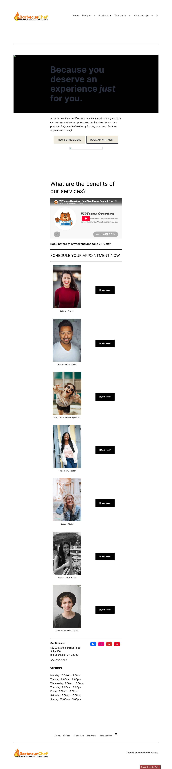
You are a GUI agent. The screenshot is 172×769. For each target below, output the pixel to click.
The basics (120, 15)
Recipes (86, 15)
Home (76, 15)
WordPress (152, 752)
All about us (104, 15)
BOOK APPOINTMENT (102, 139)
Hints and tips (141, 15)
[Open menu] (157, 16)
